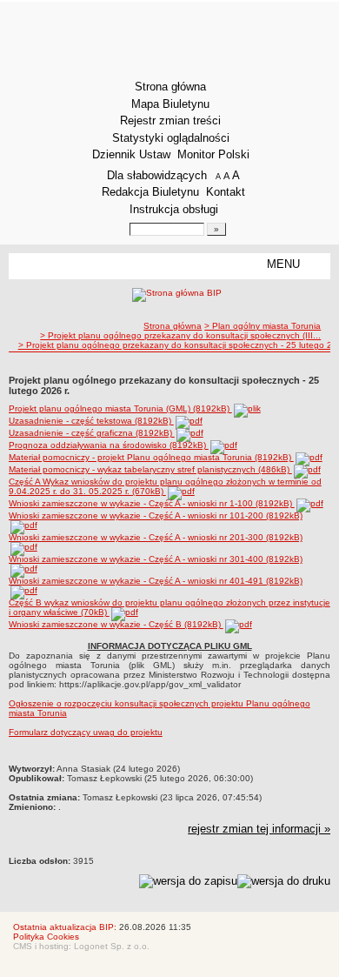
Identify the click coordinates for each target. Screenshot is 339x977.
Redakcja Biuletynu (150, 191)
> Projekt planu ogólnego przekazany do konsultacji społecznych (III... (180, 335)
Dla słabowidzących (157, 175)
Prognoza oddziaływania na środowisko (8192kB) (109, 445)
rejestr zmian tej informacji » (259, 828)
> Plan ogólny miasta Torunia (262, 326)
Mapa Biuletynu (170, 103)
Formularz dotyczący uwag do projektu (86, 732)
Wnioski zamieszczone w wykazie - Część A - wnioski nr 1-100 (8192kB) (152, 503)
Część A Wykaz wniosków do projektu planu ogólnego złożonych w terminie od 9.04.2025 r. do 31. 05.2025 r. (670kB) (165, 486)
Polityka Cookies (46, 936)
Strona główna (170, 86)
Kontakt (225, 191)
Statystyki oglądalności (170, 137)
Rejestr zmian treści (170, 120)
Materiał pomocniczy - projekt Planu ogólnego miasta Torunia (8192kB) (151, 457)
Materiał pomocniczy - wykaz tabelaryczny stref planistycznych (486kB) (150, 469)
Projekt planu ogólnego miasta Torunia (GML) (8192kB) (120, 408)
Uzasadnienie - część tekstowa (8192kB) (91, 420)
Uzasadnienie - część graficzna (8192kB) (92, 433)
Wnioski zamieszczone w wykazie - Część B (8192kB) (116, 624)
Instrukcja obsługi (174, 209)
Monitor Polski (213, 154)
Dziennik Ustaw (131, 154)
